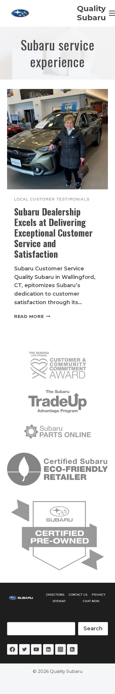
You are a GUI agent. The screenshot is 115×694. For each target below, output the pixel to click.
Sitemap (59, 601)
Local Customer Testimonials (52, 199)
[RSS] (72, 649)
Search (93, 628)
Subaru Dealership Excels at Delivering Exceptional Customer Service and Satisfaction (53, 232)
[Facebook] (12, 649)
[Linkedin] (48, 649)
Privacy (99, 595)
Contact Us (78, 595)
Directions (55, 595)
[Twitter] (24, 649)
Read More (32, 316)
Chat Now (91, 601)
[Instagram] (60, 649)
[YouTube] (36, 649)
